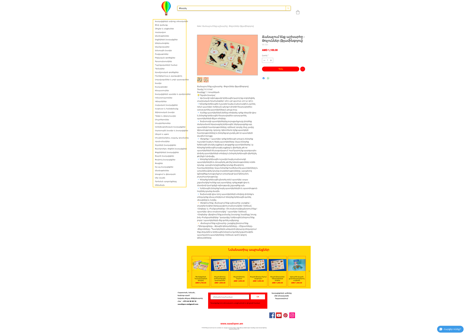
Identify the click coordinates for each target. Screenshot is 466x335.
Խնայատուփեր (162, 90)
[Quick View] (201, 265)
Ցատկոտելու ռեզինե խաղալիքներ (170, 149)
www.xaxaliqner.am (232, 323)
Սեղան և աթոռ (162, 134)
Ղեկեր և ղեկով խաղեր (165, 116)
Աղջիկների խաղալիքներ (166, 40)
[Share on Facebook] (263, 78)
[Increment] (271, 60)
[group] (249, 271)
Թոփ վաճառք (161, 25)
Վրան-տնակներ (162, 141)
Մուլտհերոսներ (162, 120)
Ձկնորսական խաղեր (165, 112)
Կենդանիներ (161, 101)
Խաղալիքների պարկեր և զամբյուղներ (170, 94)
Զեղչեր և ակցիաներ (164, 29)
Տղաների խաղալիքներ (165, 145)
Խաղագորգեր (161, 87)
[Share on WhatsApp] (268, 78)
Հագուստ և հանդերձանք (166, 109)
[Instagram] (292, 315)
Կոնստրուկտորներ (163, 98)
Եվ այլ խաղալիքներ (164, 167)
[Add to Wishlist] (302, 69)
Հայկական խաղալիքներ (166, 105)
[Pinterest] (285, 315)
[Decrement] (264, 60)
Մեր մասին (160, 178)
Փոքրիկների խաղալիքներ (167, 152)
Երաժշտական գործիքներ (167, 72)
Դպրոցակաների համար (166, 65)
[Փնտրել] (288, 8)
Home (199, 26)
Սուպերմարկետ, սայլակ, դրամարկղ (170, 138)
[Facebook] (272, 315)
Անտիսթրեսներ (162, 36)
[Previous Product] (188, 271)
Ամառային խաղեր (163, 50)
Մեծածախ (160, 185)
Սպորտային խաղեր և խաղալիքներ (170, 130)
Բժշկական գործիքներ (165, 58)
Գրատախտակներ (163, 61)
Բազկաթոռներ (161, 54)
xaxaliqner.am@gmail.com (188, 304)
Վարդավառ (160, 32)
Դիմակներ (160, 69)
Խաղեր (158, 83)
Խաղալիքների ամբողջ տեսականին (170, 21)
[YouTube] (279, 315)
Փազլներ (159, 163)
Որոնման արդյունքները (166, 181)
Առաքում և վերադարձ (165, 174)
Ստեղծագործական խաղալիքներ (170, 127)
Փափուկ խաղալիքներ (165, 160)
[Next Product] (309, 271)
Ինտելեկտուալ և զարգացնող (168, 76)
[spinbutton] (267, 60)
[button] (298, 12)
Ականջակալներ (162, 47)
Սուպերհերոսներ (163, 123)
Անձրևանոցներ (162, 43)
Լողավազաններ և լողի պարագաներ (170, 80)
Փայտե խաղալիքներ (164, 156)
